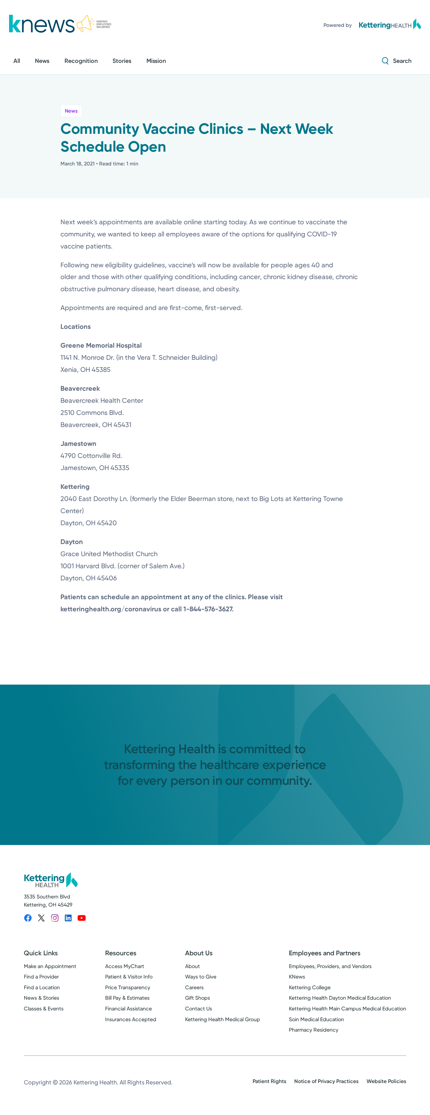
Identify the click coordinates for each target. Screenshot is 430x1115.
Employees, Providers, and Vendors (330, 966)
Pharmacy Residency (313, 1030)
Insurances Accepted (130, 1019)
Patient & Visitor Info (129, 976)
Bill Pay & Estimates (127, 998)
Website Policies (386, 1081)
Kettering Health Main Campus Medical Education (347, 1008)
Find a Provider (41, 976)
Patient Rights (269, 1081)
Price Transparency (127, 987)
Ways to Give (200, 976)
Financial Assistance (128, 1008)
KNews (297, 976)
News (71, 111)
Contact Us (198, 1008)
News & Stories (41, 998)
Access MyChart (124, 966)
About (192, 966)
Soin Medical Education (316, 1019)
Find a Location (42, 987)
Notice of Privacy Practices (326, 1081)
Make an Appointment (50, 966)
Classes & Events (43, 1008)
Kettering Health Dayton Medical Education (340, 998)
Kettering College (310, 987)
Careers (194, 987)
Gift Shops (197, 998)
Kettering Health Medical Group (222, 1019)
